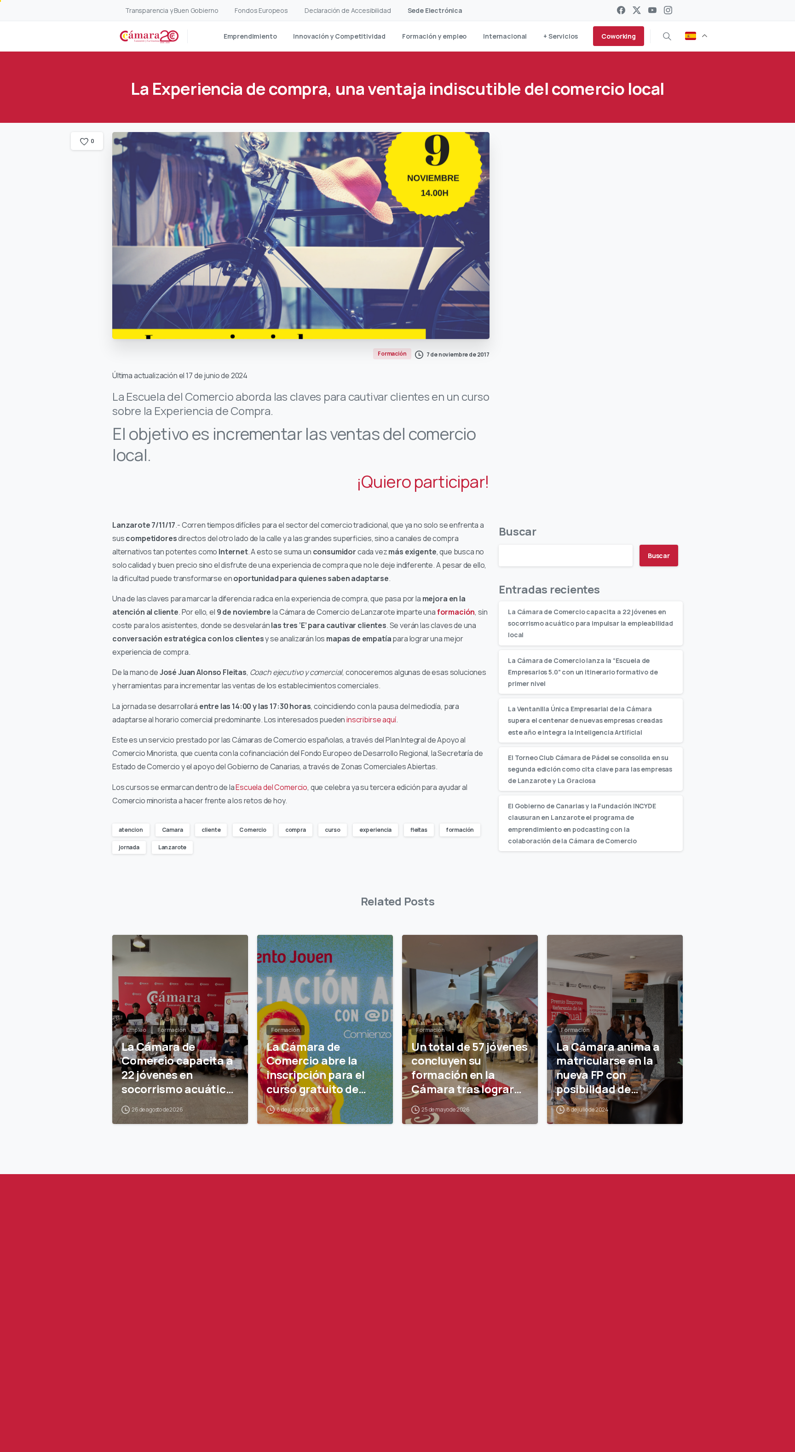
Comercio (252, 830)
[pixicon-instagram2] (224, 1405)
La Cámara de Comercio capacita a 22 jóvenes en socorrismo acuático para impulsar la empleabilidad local (590, 623)
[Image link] (607, 1353)
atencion (131, 830)
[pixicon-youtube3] (205, 1405)
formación (460, 830)
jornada (129, 847)
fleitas (418, 830)
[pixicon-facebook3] (169, 1405)
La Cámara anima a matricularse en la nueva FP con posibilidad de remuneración (608, 1068)
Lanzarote (172, 847)
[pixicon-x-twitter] (187, 1405)
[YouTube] (652, 10)
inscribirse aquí (371, 719)
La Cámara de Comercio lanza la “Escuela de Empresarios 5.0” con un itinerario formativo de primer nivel (582, 671)
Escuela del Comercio (271, 787)
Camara (172, 830)
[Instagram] (668, 10)
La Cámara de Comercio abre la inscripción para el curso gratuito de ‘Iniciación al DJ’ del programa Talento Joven (318, 1068)
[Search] (667, 36)
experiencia (375, 830)
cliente (211, 830)
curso (332, 830)
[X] (637, 10)
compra (295, 830)
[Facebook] (621, 10)
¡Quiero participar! (423, 481)
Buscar (517, 531)
